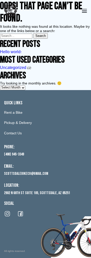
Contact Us (13, 133)
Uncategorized (13, 68)
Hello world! (11, 52)
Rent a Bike (13, 113)
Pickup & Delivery (18, 123)
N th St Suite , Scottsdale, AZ (37, 193)
